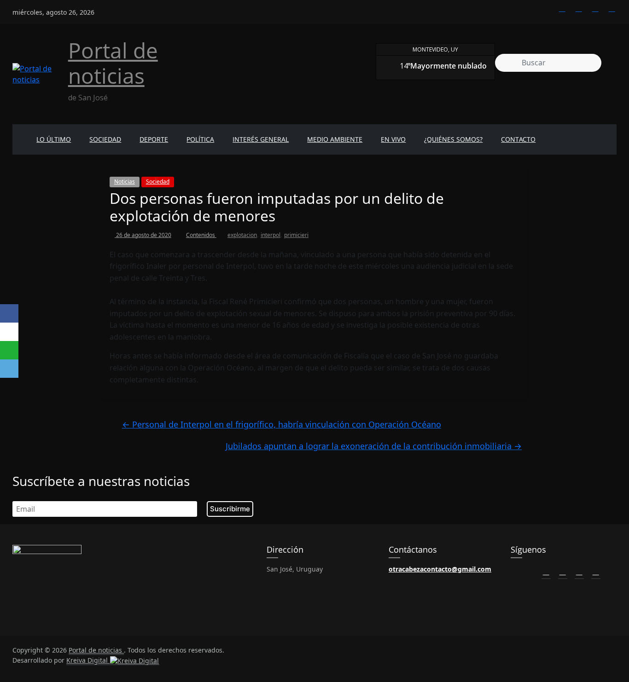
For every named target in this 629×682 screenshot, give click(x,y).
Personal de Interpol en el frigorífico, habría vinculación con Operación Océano (281, 424)
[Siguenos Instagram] (579, 571)
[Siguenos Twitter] (562, 571)
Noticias (124, 181)
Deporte (154, 139)
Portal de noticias (113, 63)
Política (200, 139)
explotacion (242, 235)
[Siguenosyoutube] (612, 8)
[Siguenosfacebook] (562, 8)
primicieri (296, 235)
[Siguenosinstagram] (595, 8)
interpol (270, 235)
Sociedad (105, 139)
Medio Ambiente (334, 139)
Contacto (518, 139)
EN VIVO (393, 139)
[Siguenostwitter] (578, 8)
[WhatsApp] (9, 350)
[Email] (9, 368)
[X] (9, 332)
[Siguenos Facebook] (546, 571)
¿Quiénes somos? (453, 139)
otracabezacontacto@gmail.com (440, 569)
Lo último (53, 139)
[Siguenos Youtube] (595, 571)
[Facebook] (9, 313)
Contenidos (201, 235)
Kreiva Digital (88, 660)
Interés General (261, 139)
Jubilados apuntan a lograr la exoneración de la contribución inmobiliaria (374, 445)
